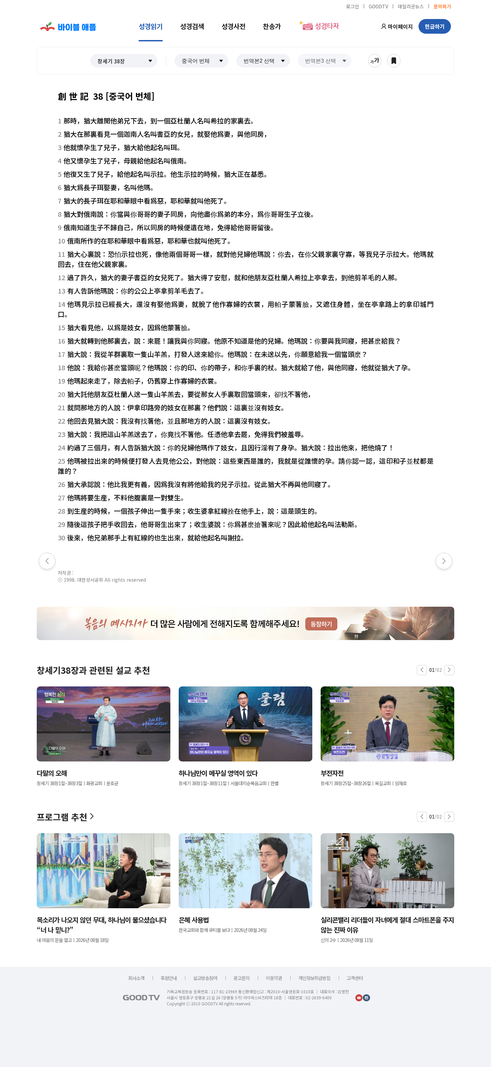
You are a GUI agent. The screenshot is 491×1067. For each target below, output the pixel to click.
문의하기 (442, 6)
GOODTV (378, 6)
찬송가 (272, 26)
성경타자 (327, 26)
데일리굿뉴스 (411, 6)
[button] (124, 60)
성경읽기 (151, 26)
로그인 (352, 6)
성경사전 (233, 26)
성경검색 (192, 26)
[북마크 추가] (393, 60)
